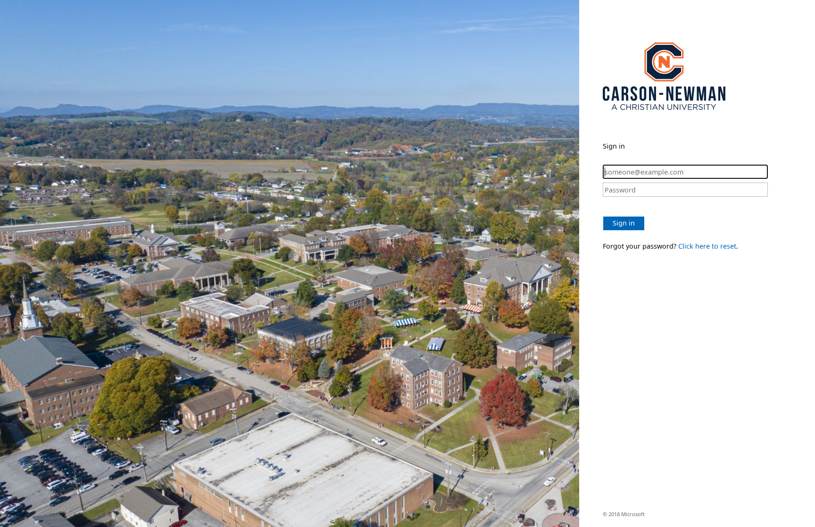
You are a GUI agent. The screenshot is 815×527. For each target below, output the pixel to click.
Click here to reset (707, 246)
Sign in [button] (624, 222)
